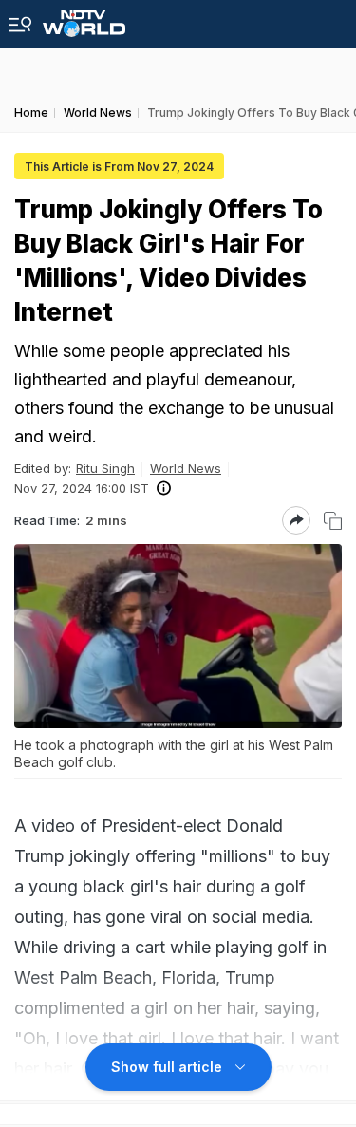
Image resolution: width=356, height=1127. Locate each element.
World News (185, 468)
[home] (84, 18)
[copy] (333, 521)
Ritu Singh (105, 468)
